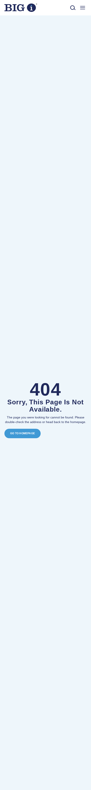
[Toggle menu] (82, 8)
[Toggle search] (73, 8)
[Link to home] (20, 8)
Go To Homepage (22, 433)
